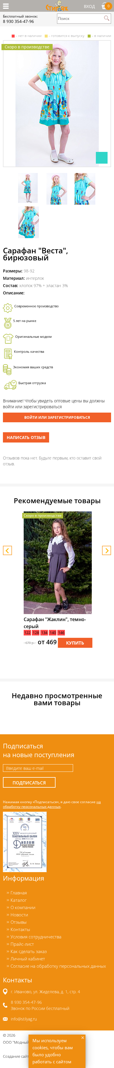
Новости (19, 915)
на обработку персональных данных (52, 804)
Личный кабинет (28, 959)
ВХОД (89, 6)
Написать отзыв (26, 437)
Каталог (19, 900)
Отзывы (19, 922)
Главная (19, 893)
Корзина (109, 6)
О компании (23, 907)
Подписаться (29, 783)
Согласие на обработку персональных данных (58, 966)
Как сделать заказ (29, 951)
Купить (75, 643)
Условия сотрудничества (36, 937)
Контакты (20, 929)
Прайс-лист (22, 944)
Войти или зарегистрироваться (57, 417)
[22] (57, 104)
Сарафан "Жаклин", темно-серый (55, 623)
